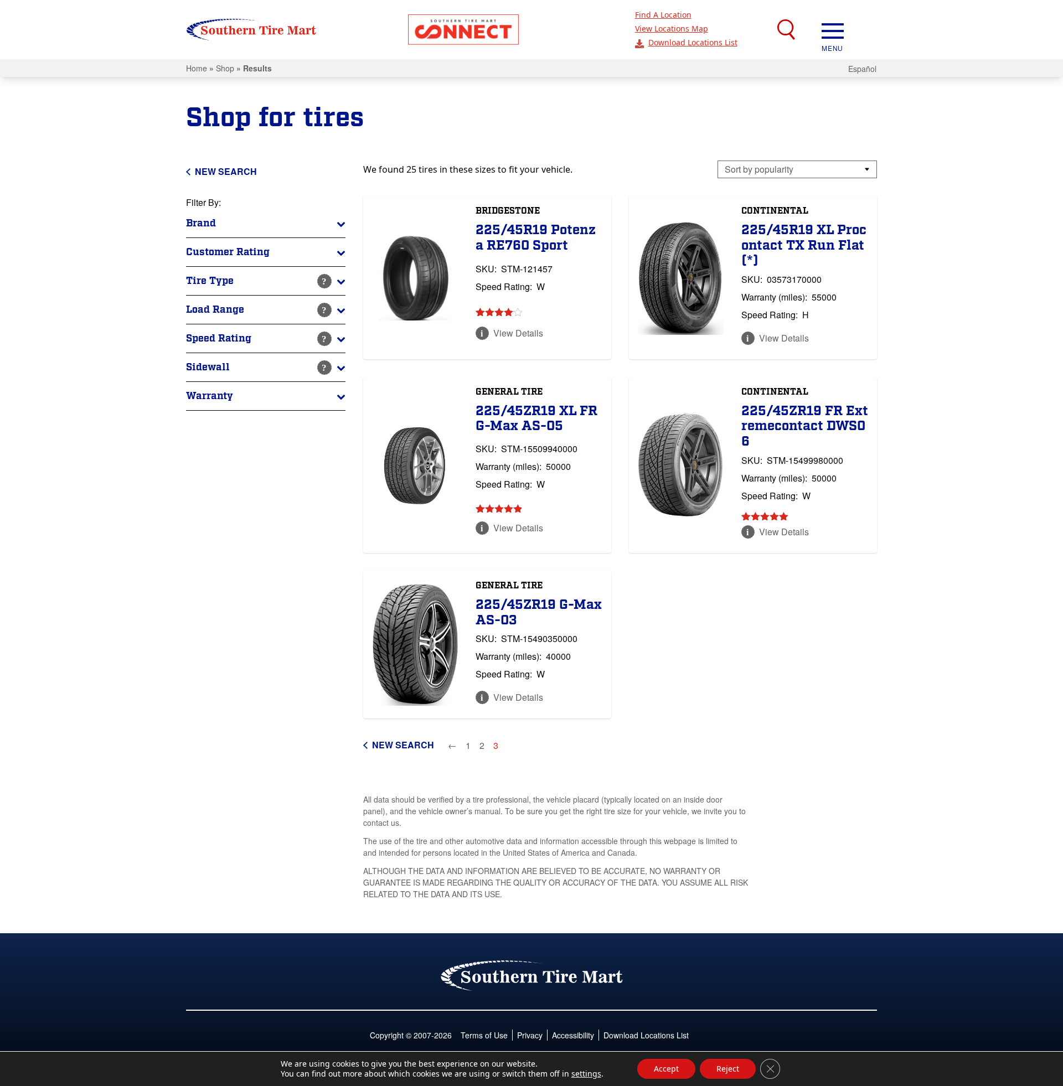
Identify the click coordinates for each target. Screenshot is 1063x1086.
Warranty (209, 396)
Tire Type (210, 281)
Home (196, 68)
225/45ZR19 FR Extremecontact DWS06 (804, 426)
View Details (518, 333)
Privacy (530, 1035)
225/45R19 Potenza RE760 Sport (536, 237)
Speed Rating (218, 338)
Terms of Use (484, 1035)
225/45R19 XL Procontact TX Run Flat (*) (803, 245)
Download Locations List (692, 42)
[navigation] (832, 30)
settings (586, 1074)
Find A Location (663, 14)
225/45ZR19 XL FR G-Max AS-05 (536, 418)
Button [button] (463, 29)
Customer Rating (228, 252)
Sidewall (208, 367)
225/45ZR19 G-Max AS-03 (539, 612)
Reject (727, 1068)
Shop (225, 68)
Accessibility (573, 1035)
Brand (201, 223)
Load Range (215, 309)
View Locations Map (671, 28)
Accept (666, 1068)
